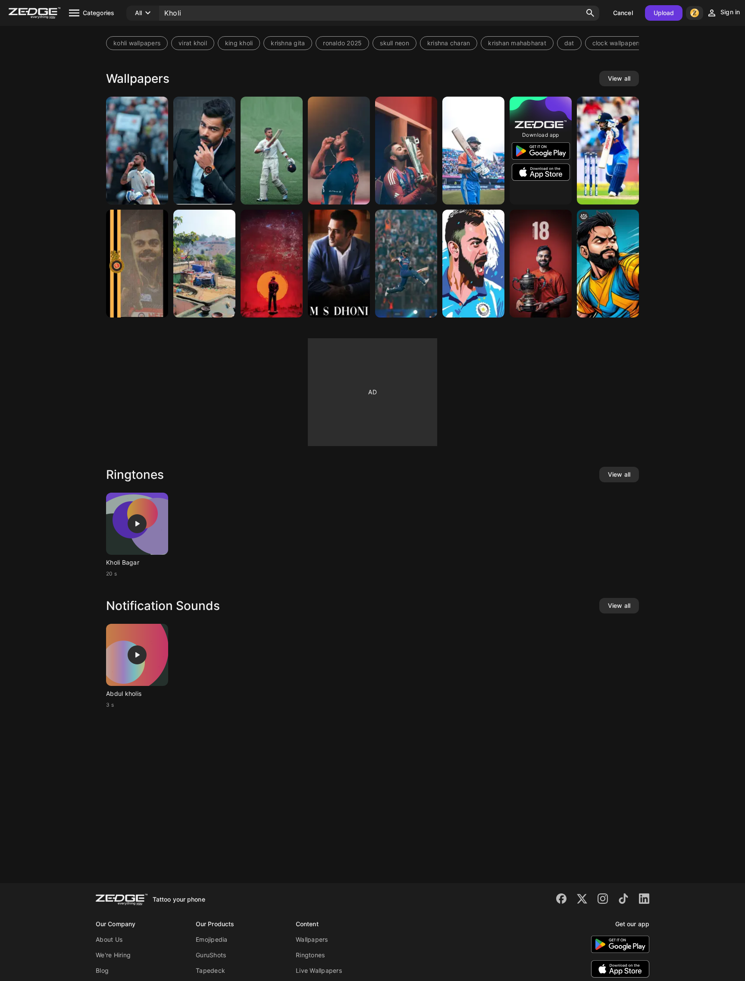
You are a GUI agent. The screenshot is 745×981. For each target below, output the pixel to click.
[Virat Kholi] (137, 150)
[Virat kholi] (272, 150)
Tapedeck (210, 970)
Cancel (623, 12)
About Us (109, 939)
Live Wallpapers (319, 970)
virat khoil (192, 43)
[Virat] (204, 150)
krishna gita (288, 43)
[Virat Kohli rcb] (137, 264)
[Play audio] (137, 523)
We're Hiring (113, 955)
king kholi (239, 43)
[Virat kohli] (272, 264)
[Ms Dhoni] (339, 264)
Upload (664, 12)
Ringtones (310, 955)
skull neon (394, 43)
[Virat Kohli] (541, 264)
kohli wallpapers (136, 43)
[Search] (590, 13)
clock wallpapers (617, 43)
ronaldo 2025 (342, 43)
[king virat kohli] (608, 264)
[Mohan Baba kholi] (204, 264)
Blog (102, 970)
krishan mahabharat (517, 43)
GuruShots (211, 955)
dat (569, 43)
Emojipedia (212, 939)
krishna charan (448, 43)
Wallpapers (312, 939)
